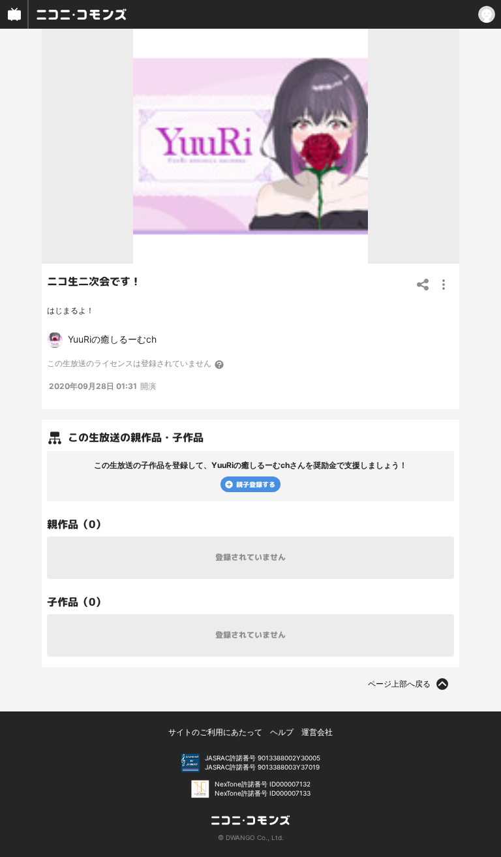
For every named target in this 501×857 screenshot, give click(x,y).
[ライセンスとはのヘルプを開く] (220, 364)
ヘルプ (282, 732)
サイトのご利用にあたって (215, 732)
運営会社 (317, 732)
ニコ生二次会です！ (94, 281)
